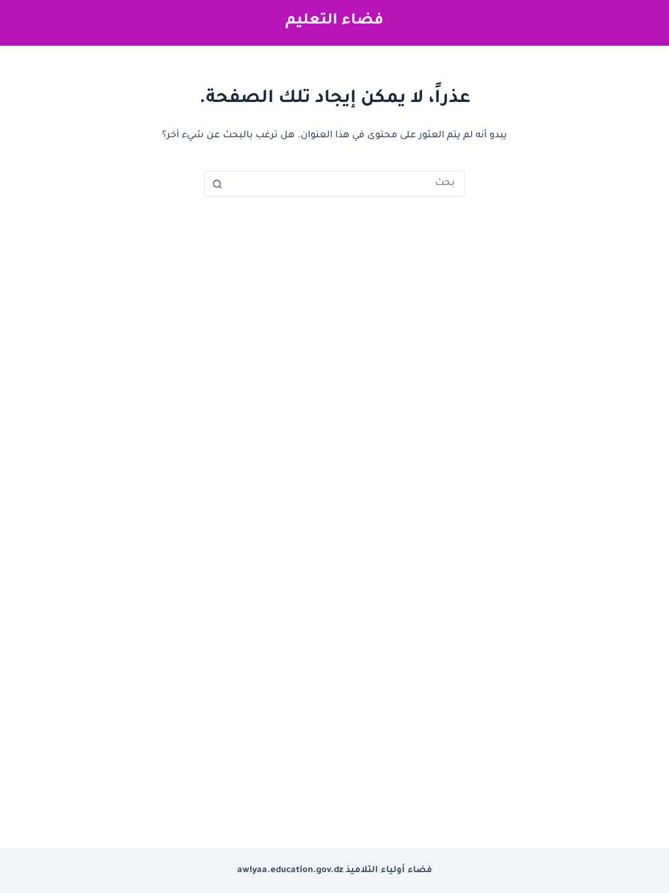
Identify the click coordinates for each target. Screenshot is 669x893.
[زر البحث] (216, 183)
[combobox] (347, 184)
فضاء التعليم (334, 21)
